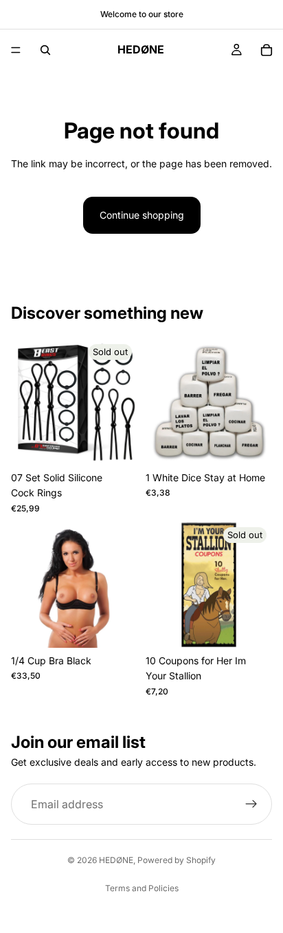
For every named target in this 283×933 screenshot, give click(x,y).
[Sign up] (251, 804)
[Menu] (16, 50)
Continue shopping (142, 215)
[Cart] (266, 50)
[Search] (45, 50)
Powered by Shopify (176, 860)
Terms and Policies (142, 888)
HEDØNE (116, 860)
